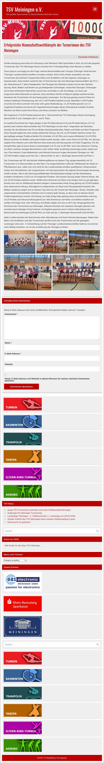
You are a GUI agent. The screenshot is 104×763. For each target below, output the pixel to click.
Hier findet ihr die (13, 545)
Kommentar (11, 314)
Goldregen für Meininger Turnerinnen (24, 513)
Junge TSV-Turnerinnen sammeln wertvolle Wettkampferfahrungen (39, 510)
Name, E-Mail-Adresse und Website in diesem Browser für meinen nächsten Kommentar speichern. (47, 380)
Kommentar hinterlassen (88, 57)
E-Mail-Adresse (13, 354)
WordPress (51, 758)
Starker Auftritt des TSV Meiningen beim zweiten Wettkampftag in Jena (41, 519)
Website (9, 364)
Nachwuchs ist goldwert (19, 522)
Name (8, 343)
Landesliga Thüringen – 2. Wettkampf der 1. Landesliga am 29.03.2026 (41, 516)
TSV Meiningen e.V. (24, 9)
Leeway (63, 758)
